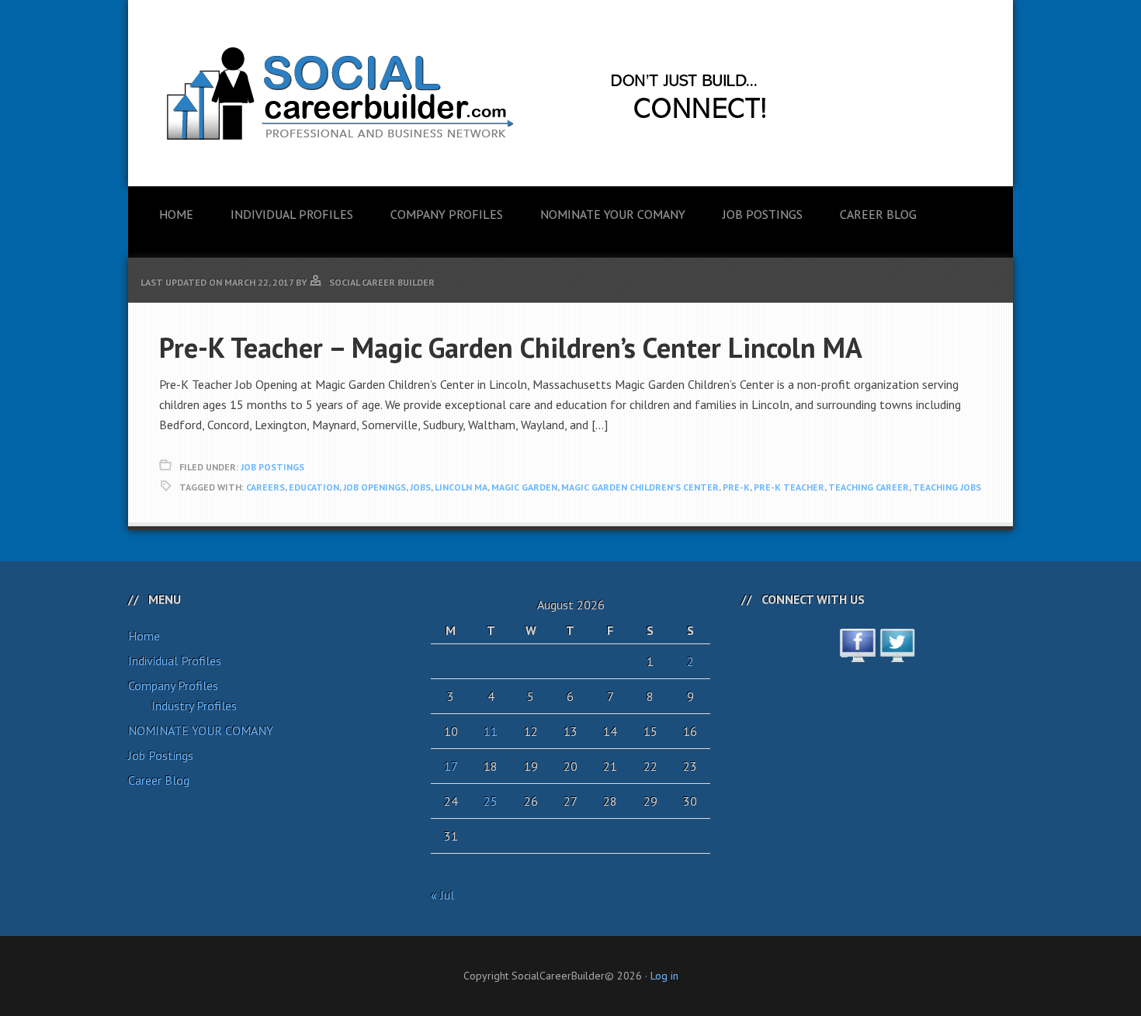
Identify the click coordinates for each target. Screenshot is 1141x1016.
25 (491, 801)
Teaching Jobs (947, 487)
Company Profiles (173, 685)
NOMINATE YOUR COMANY (200, 730)
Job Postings (272, 467)
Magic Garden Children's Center (640, 487)
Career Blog (158, 780)
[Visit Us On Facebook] (857, 653)
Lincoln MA (461, 487)
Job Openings (374, 487)
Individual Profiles (174, 660)
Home (144, 635)
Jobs (420, 487)
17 (451, 766)
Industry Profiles (194, 705)
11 (491, 731)
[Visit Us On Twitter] (897, 653)
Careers (265, 487)
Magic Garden (524, 487)
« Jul (442, 895)
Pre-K (736, 487)
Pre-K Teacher (789, 487)
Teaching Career (868, 487)
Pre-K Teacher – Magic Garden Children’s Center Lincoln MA (510, 347)
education (314, 487)
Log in (664, 976)
